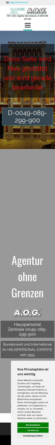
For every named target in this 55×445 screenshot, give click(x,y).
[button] (7, 2)
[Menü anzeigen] (27, 25)
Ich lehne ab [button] (33, 430)
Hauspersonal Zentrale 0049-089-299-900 (27, 329)
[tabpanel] (27, 2)
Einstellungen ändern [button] (33, 436)
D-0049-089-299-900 (27, 116)
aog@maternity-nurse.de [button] (18, 2)
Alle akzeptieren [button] (33, 425)
